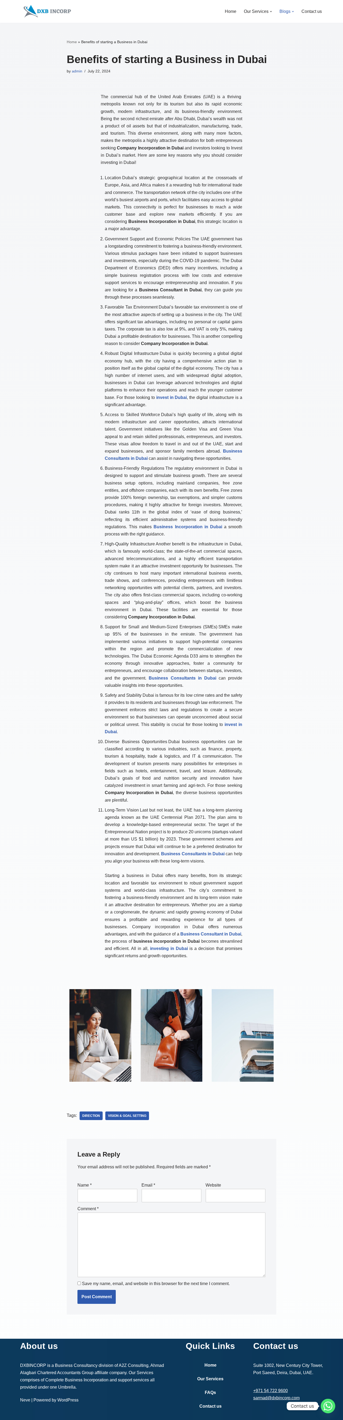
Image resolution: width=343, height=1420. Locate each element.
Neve (25, 1400)
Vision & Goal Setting (127, 1116)
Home (230, 11)
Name (84, 1185)
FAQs (210, 1392)
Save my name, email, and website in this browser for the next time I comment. (156, 1283)
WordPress (68, 1400)
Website (213, 1185)
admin (77, 71)
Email (148, 1185)
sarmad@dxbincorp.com (276, 1398)
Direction (91, 1116)
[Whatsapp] (328, 1406)
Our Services (210, 1379)
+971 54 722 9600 (270, 1390)
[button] (271, 11)
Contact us (311, 11)
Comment (88, 1208)
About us (39, 1346)
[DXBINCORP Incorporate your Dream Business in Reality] (47, 11)
